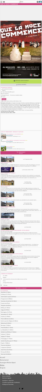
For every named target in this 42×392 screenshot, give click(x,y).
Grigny (3, 336)
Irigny (2, 310)
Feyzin (2, 343)
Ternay (3, 352)
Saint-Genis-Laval (6, 296)
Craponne (3, 347)
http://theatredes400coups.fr (8, 91)
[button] (21, 81)
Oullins (3, 316)
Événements (4, 360)
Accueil (2, 357)
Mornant (3, 354)
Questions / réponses (8, 380)
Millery (3, 308)
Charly (3, 303)
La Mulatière (4, 330)
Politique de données (8, 384)
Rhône (4, 280)
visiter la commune (21, 288)
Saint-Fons (4, 350)
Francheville (4, 327)
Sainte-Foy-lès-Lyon (6, 341)
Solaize (3, 334)
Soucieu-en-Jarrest (6, 301)
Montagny (4, 312)
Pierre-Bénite (4, 319)
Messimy (3, 323)
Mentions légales (6, 378)
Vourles (3, 292)
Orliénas (3, 294)
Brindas (3, 325)
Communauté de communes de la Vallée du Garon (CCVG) (15, 279)
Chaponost (4, 299)
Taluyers (3, 305)
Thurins (3, 345)
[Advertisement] (21, 12)
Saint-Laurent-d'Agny (7, 321)
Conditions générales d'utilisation (11, 382)
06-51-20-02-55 (5, 93)
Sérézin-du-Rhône (6, 332)
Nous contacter (6, 376)
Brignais (4, 277)
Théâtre (4, 99)
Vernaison (4, 314)
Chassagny (4, 338)
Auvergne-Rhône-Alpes (7, 282)
